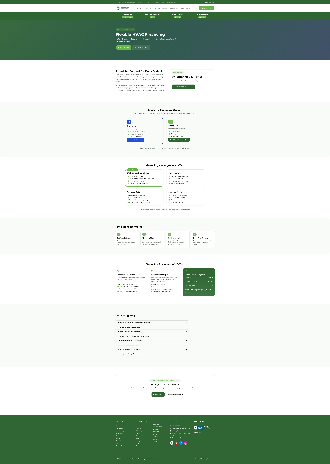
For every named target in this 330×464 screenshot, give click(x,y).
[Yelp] (176, 443)
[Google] (172, 443)
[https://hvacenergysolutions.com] (123, 8)
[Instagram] (185, 443)
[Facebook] (181, 443)
